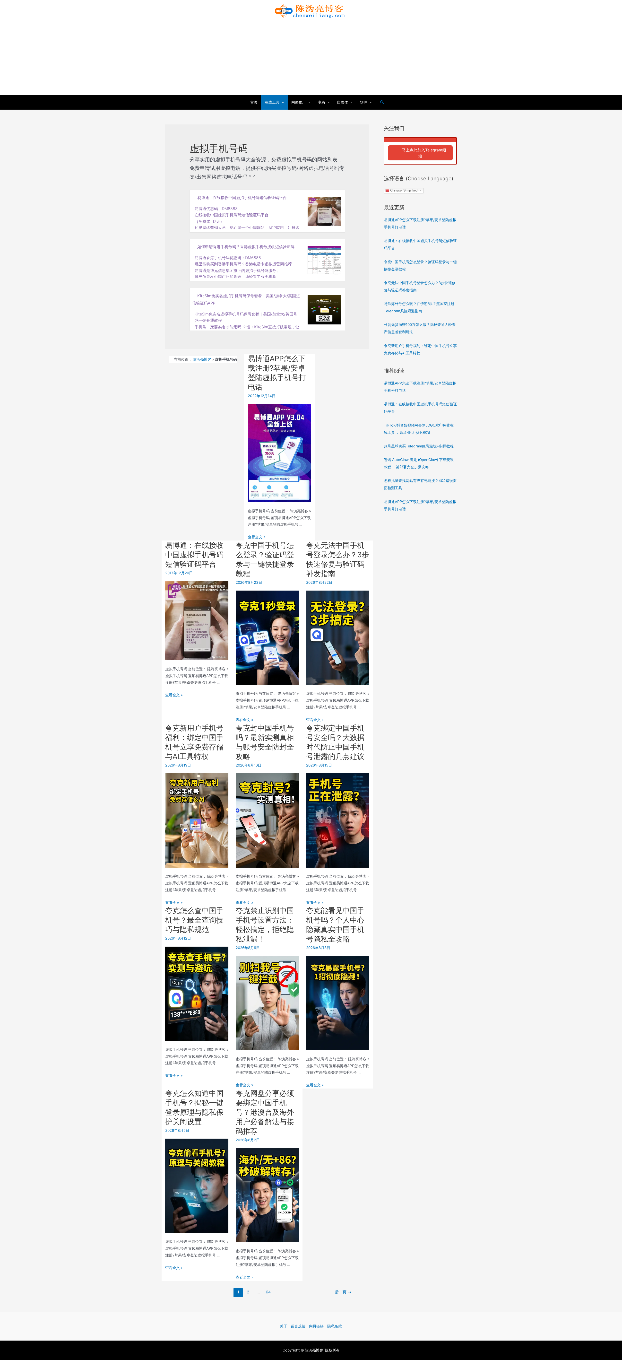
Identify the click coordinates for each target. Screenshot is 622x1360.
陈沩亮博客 (202, 359)
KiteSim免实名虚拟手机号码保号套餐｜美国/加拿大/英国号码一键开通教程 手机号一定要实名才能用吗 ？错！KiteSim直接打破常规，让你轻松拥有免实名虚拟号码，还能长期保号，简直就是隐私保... (247, 323)
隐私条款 (334, 1326)
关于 (283, 1326)
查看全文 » (256, 537)
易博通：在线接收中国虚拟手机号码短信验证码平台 (242, 197)
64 (268, 1292)
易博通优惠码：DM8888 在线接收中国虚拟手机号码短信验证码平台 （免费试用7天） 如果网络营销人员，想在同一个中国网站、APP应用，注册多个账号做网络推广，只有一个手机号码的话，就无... (247, 217)
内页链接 (316, 1326)
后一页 (343, 1292)
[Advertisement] (311, 58)
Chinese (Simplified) (403, 190)
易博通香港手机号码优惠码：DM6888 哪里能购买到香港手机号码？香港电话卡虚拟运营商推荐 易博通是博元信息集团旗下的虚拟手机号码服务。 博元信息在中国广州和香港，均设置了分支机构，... (243, 266)
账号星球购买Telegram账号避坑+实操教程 (419, 446)
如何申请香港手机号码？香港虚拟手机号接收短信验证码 (245, 246)
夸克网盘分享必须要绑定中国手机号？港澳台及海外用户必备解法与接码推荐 (265, 1112)
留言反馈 (298, 1326)
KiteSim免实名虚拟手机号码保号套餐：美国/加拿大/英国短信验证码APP (246, 299)
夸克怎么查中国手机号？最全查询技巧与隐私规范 (194, 920)
